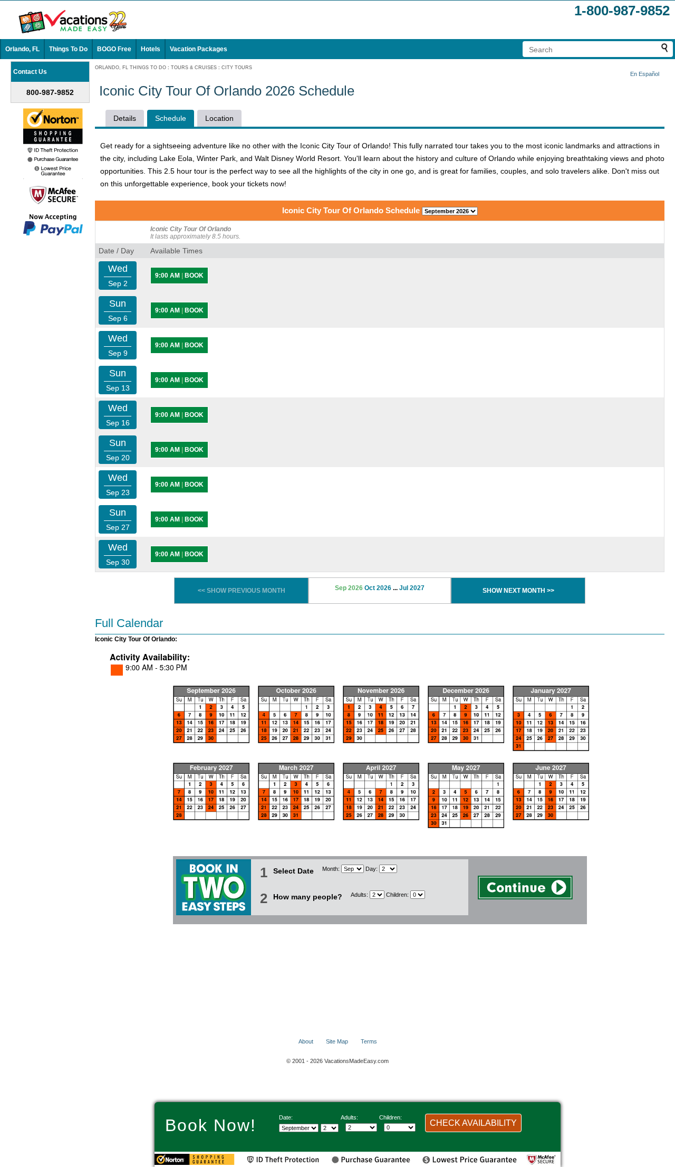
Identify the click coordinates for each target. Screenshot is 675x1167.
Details (124, 118)
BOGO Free (114, 49)
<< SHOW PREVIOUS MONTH (241, 590)
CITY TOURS (236, 67)
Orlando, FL (22, 49)
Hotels (150, 49)
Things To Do (68, 49)
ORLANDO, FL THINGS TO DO (130, 67)
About (305, 1041)
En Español (644, 74)
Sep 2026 (349, 588)
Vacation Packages (198, 49)
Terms (369, 1041)
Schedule (170, 118)
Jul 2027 (412, 588)
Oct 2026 (377, 588)
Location (219, 118)
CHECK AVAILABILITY (473, 1122)
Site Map (337, 1041)
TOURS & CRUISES (194, 67)
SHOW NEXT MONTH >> (518, 590)
